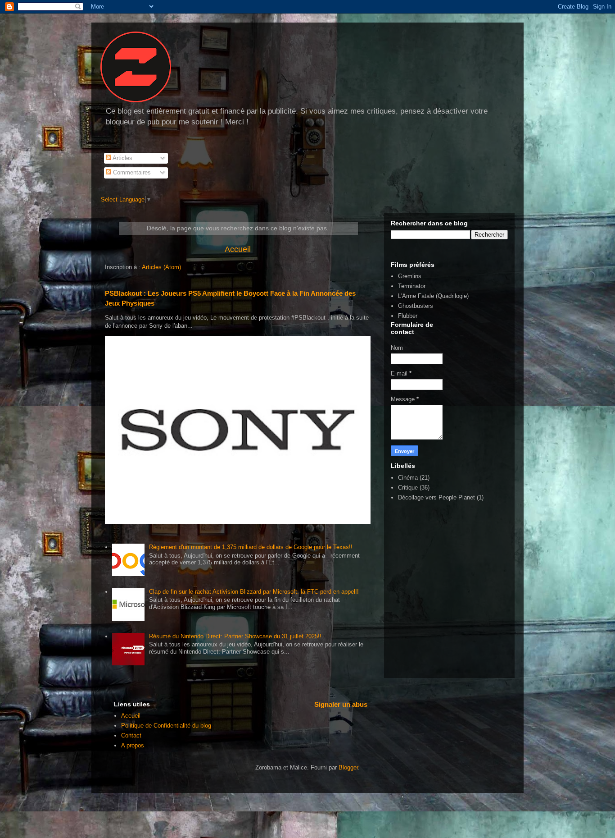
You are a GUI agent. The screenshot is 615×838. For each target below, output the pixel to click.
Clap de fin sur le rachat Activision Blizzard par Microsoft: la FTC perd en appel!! (254, 591)
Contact (131, 735)
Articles (121, 158)
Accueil (238, 249)
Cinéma (408, 477)
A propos (132, 745)
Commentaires (131, 172)
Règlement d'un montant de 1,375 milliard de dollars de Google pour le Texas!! (251, 547)
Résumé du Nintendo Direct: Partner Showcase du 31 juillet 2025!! (235, 636)
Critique (408, 487)
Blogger (348, 767)
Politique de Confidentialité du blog (166, 725)
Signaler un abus (340, 704)
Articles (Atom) (161, 267)
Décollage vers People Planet (436, 497)
